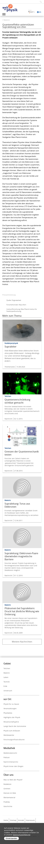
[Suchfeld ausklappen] (40, 1)
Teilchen (7, 668)
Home (6, 820)
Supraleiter (10, 346)
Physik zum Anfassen (12, 731)
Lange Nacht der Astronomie (15, 726)
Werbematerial (9, 797)
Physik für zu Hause (11, 704)
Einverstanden (11, 838)
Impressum (30, 820)
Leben (6, 677)
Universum (8, 690)
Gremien (7, 788)
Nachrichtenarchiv (11, 762)
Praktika (7, 802)
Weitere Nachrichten (22, 641)
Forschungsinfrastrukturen (14, 739)
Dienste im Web (10, 793)
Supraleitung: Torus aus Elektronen (17, 505)
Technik (7, 682)
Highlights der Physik (12, 717)
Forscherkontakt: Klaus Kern (16, 305)
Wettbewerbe (9, 735)
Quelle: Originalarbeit (13, 300)
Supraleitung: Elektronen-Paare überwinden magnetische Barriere (21, 556)
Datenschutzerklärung (21, 835)
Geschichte (8, 806)
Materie (7, 20)
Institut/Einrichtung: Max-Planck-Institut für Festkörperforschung (21, 310)
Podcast (7, 757)
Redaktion (7, 784)
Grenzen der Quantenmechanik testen (22, 453)
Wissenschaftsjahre (11, 722)
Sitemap (13, 820)
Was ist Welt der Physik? (13, 780)
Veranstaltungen (10, 708)
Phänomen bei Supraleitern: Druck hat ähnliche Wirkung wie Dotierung (22, 611)
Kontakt (21, 820)
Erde (5, 686)
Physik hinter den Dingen (13, 766)
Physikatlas (8, 713)
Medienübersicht (10, 753)
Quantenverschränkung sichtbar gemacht (17, 401)
